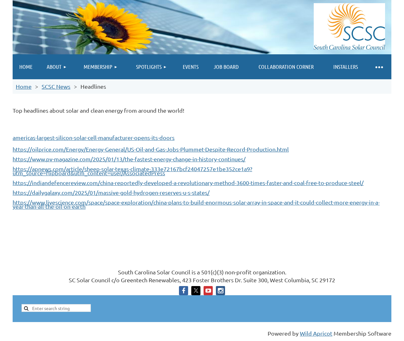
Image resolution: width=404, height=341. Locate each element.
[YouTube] (208, 290)
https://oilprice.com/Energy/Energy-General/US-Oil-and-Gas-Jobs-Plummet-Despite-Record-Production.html (151, 149)
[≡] (378, 66)
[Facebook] (183, 290)
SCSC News (56, 86)
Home (24, 86)
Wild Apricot (316, 333)
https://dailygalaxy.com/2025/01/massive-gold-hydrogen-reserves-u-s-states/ (111, 192)
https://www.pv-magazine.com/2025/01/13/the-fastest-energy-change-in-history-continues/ (129, 159)
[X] (195, 290)
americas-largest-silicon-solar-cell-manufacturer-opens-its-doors (94, 137)
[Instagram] (220, 290)
